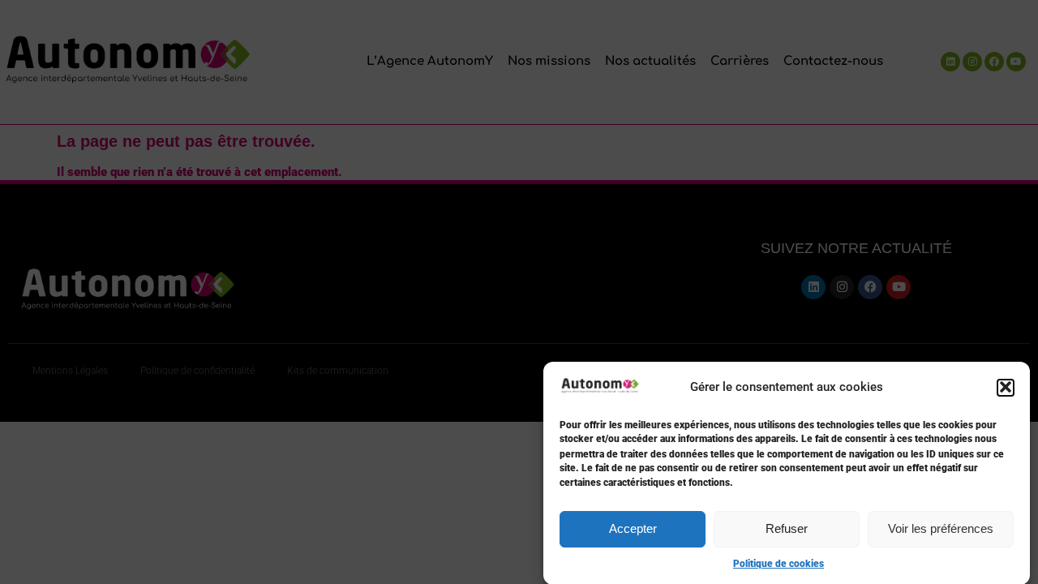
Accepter (633, 528)
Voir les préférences (940, 528)
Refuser (787, 528)
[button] (1005, 387)
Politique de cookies (778, 563)
